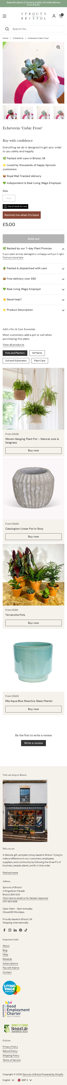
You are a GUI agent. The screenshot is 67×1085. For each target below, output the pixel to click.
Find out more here (13, 257)
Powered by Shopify (52, 1074)
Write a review (33, 743)
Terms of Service (12, 1060)
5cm (8, 198)
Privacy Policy (10, 1046)
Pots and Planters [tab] (15, 352)
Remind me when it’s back (21, 215)
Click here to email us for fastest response (25, 898)
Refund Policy (10, 1051)
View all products (13, 345)
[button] (33, 248)
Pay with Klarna (11, 967)
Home (5, 38)
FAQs (5, 954)
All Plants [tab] (37, 352)
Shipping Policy (11, 1055)
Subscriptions (10, 963)
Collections (18, 38)
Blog (5, 950)
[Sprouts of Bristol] (33, 16)
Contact (7, 972)
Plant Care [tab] (39, 360)
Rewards (7, 959)
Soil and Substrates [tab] (16, 360)
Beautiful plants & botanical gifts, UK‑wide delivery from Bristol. (33, 3)
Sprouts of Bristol (32, 1074)
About (6, 945)
